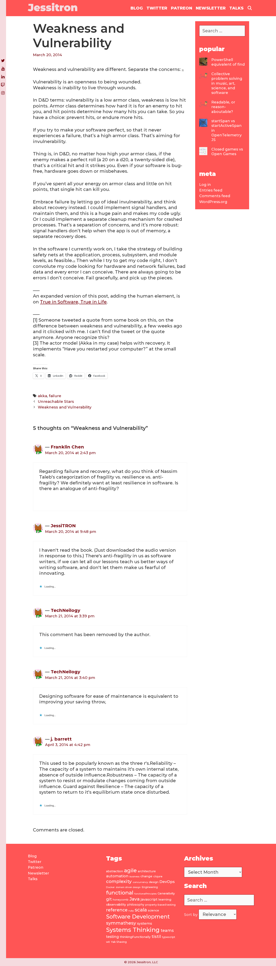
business (134, 876)
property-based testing (160, 904)
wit (108, 941)
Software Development (138, 916)
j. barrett (61, 739)
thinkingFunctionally (135, 937)
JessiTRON (63, 525)
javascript (149, 899)
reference (116, 909)
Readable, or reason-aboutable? (223, 107)
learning (164, 899)
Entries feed (210, 190)
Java (135, 899)
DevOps (167, 881)
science (153, 910)
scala (141, 910)
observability (116, 904)
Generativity (166, 893)
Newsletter (211, 8)
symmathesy (121, 923)
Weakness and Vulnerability (64, 407)
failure (55, 396)
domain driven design (128, 887)
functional (119, 892)
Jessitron (53, 7)
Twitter (156, 8)
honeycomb (121, 899)
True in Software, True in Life (73, 302)
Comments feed (214, 196)
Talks (236, 8)
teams (167, 930)
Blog (137, 8)
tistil (156, 936)
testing (112, 936)
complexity (119, 881)
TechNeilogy (65, 610)
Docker (110, 887)
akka (42, 396)
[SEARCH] (249, 8)
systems (144, 923)
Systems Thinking (133, 929)
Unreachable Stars (56, 401)
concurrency (140, 882)
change (146, 876)
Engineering (150, 887)
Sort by (191, 914)
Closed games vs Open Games (227, 151)
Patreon (181, 8)
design (153, 882)
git (109, 899)
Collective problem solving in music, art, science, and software (226, 83)
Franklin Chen (67, 447)
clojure (157, 876)
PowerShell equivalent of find (228, 62)
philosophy (135, 904)
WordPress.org (213, 202)
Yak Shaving (119, 941)
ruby (131, 910)
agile (130, 870)
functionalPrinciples (145, 893)
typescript (168, 937)
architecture (147, 871)
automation (117, 876)
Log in (205, 184)
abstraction (114, 871)
